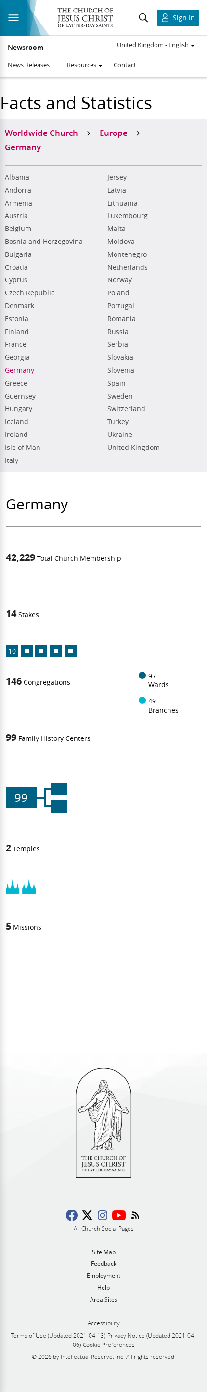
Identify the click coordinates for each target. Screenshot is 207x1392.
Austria (16, 215)
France (15, 344)
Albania (17, 177)
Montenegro (127, 254)
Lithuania (122, 203)
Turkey (118, 421)
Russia (118, 332)
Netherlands (127, 267)
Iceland (16, 421)
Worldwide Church (41, 132)
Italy (11, 460)
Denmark (19, 306)
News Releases (29, 65)
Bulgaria (18, 254)
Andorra (18, 190)
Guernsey (20, 396)
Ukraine (119, 434)
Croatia (16, 267)
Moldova (121, 241)
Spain (116, 383)
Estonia (16, 319)
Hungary (18, 408)
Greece (16, 383)
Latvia (116, 190)
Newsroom (25, 47)
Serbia (117, 344)
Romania (121, 319)
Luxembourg (127, 215)
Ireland (16, 434)
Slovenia (120, 370)
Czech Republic (29, 293)
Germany (19, 370)
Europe (114, 132)
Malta (116, 228)
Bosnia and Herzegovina (44, 241)
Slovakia (120, 357)
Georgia (17, 357)
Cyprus (16, 280)
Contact (125, 65)
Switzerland (126, 408)
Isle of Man (22, 447)
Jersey (117, 177)
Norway (119, 280)
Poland (118, 293)
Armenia (18, 203)
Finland (17, 332)
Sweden (120, 396)
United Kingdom (133, 447)
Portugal (120, 306)
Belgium (18, 228)
